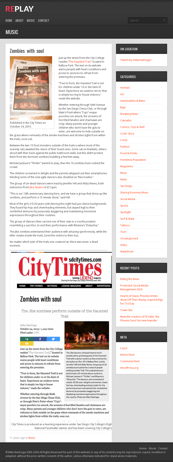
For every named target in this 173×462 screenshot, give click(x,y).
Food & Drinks (128, 153)
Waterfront (126, 251)
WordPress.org (129, 368)
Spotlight (125, 212)
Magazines (126, 166)
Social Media (127, 199)
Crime (123, 140)
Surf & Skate (127, 219)
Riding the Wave (129, 279)
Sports (124, 205)
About (19, 20)
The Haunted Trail (79, 61)
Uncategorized (129, 238)
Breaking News (129, 114)
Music (31, 20)
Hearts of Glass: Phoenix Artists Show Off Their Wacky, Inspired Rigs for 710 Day (141, 299)
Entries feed (127, 354)
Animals (125, 87)
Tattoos (125, 225)
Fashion (125, 146)
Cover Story (127, 133)
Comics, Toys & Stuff (132, 127)
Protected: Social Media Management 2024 (134, 287)
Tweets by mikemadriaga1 (136, 60)
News (123, 179)
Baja (123, 107)
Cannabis (125, 120)
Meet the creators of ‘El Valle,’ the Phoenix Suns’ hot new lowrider (139, 318)
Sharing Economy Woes (134, 192)
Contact (43, 20)
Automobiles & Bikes (132, 101)
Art (122, 94)
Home (8, 20)
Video (123, 245)
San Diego (126, 186)
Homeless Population (133, 160)
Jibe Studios (37, 187)
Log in (123, 348)
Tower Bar (126, 310)
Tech (123, 232)
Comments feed (129, 361)
